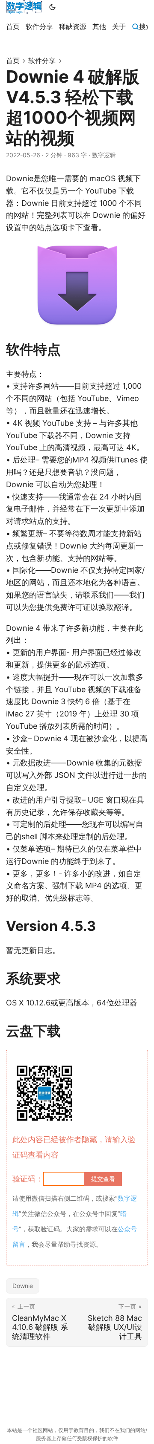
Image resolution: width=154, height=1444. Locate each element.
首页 (13, 60)
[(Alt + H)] (24, 7)
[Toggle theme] (52, 7)
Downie (22, 1285)
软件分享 (42, 60)
